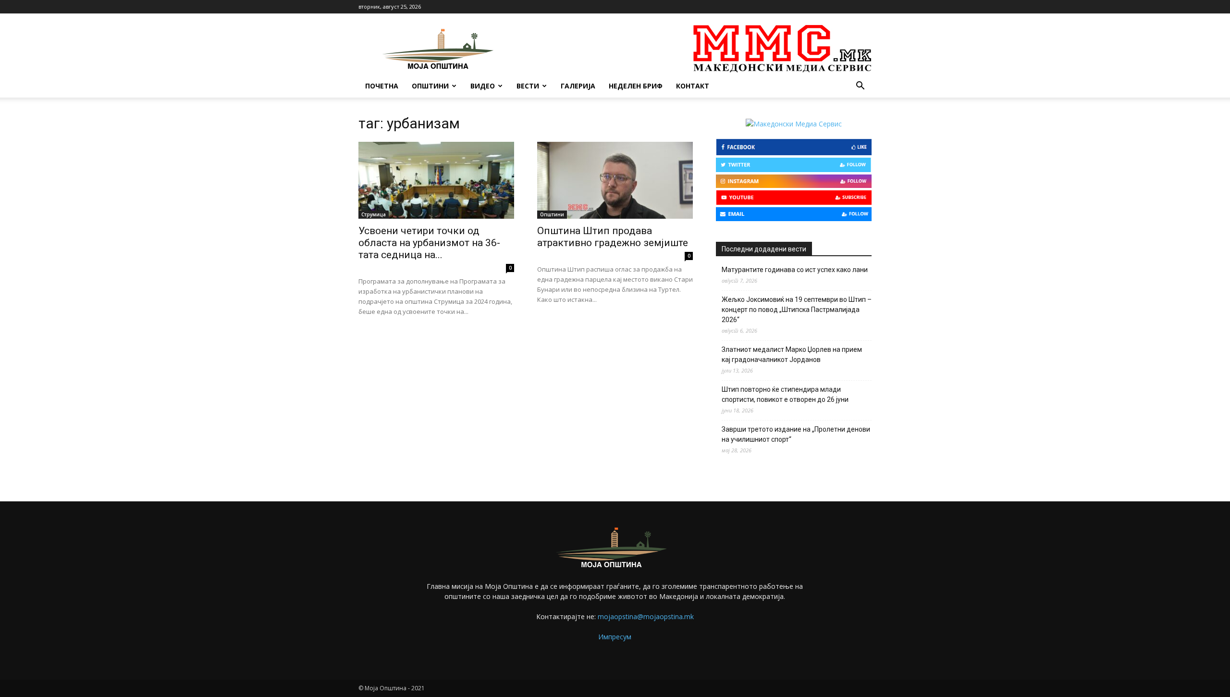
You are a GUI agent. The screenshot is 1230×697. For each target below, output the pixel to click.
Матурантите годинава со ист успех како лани (795, 270)
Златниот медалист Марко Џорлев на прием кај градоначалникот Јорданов (792, 354)
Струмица (373, 214)
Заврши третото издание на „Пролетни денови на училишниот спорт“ (796, 434)
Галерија (578, 85)
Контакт (692, 85)
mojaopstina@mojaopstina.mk (646, 616)
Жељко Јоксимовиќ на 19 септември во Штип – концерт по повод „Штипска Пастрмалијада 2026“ (797, 310)
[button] (860, 86)
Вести (528, 85)
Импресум (614, 636)
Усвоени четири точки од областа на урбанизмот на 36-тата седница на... (429, 243)
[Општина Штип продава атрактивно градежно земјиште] (615, 180)
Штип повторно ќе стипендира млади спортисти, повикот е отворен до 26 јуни (785, 394)
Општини (430, 85)
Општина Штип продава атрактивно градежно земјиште (612, 237)
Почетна (381, 85)
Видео (482, 85)
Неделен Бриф (636, 85)
